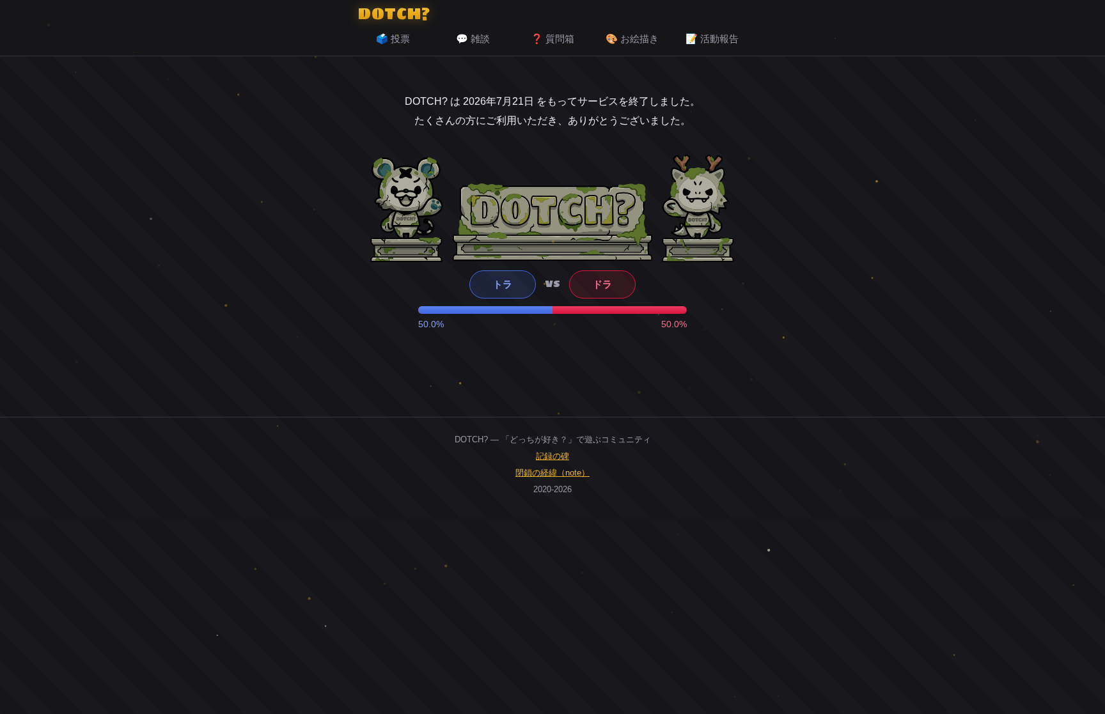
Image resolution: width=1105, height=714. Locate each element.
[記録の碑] (552, 222)
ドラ (602, 284)
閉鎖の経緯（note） (552, 472)
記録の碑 (552, 456)
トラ (502, 284)
